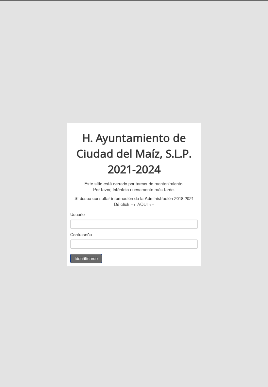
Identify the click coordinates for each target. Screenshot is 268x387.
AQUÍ (142, 204)
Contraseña (81, 235)
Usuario (77, 214)
